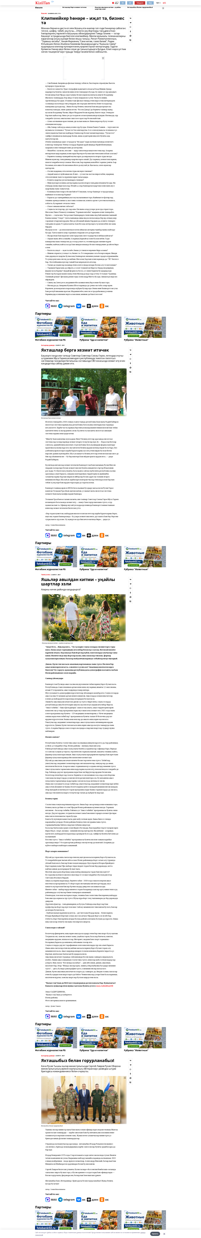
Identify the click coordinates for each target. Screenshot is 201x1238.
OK (130, 3)
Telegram (140, 3)
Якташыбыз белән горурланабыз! (140, 7)
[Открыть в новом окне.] (51, 306)
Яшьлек (44, 13)
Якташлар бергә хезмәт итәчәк (74, 7)
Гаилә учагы (45, 575)
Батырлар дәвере (48, 345)
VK (123, 3)
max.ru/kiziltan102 (104, 986)
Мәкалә (38, 7)
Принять (155, 1234)
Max (150, 3)
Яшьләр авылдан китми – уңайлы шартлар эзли (108, 8)
